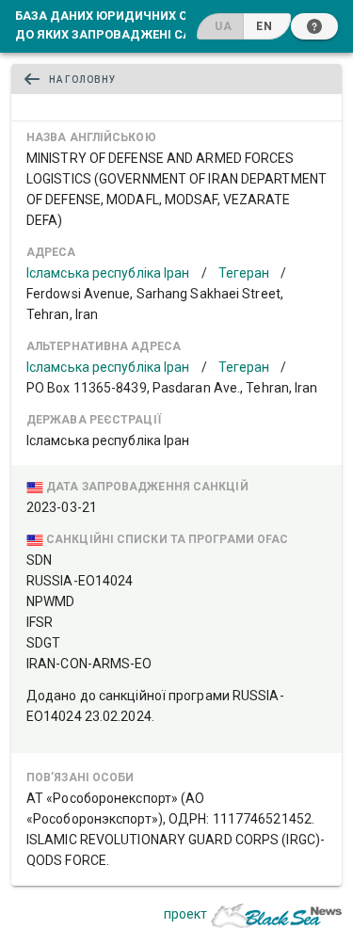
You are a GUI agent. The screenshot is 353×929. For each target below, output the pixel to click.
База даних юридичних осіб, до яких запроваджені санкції (119, 24)
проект (185, 913)
